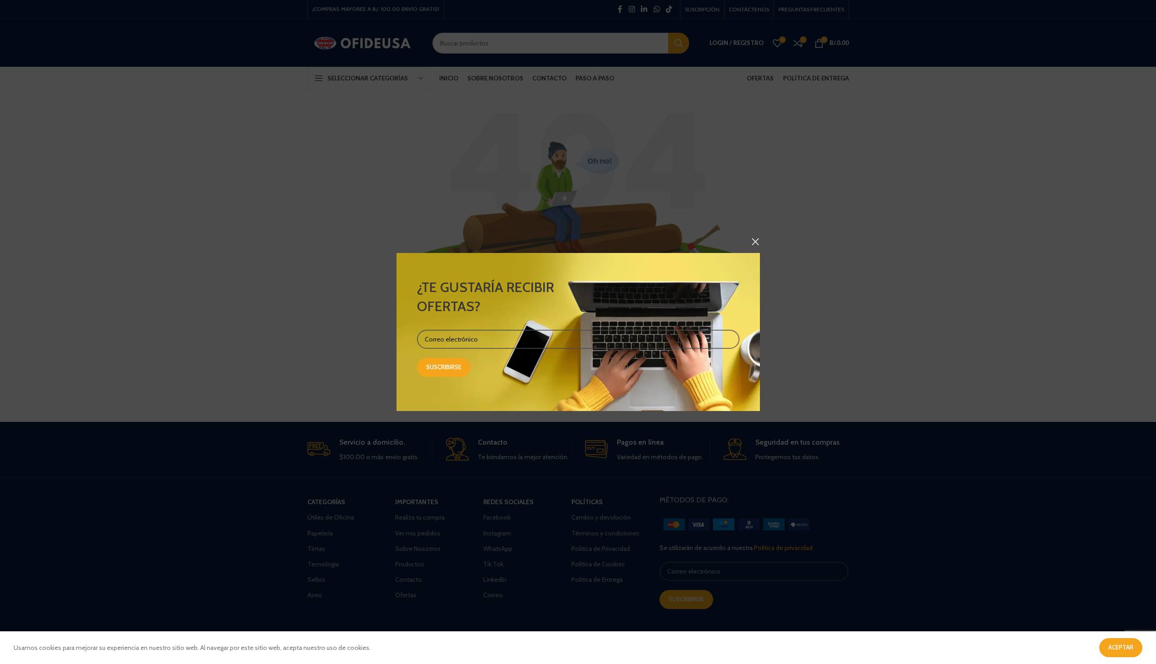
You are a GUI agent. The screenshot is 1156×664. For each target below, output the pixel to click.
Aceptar (1120, 647)
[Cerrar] (755, 241)
